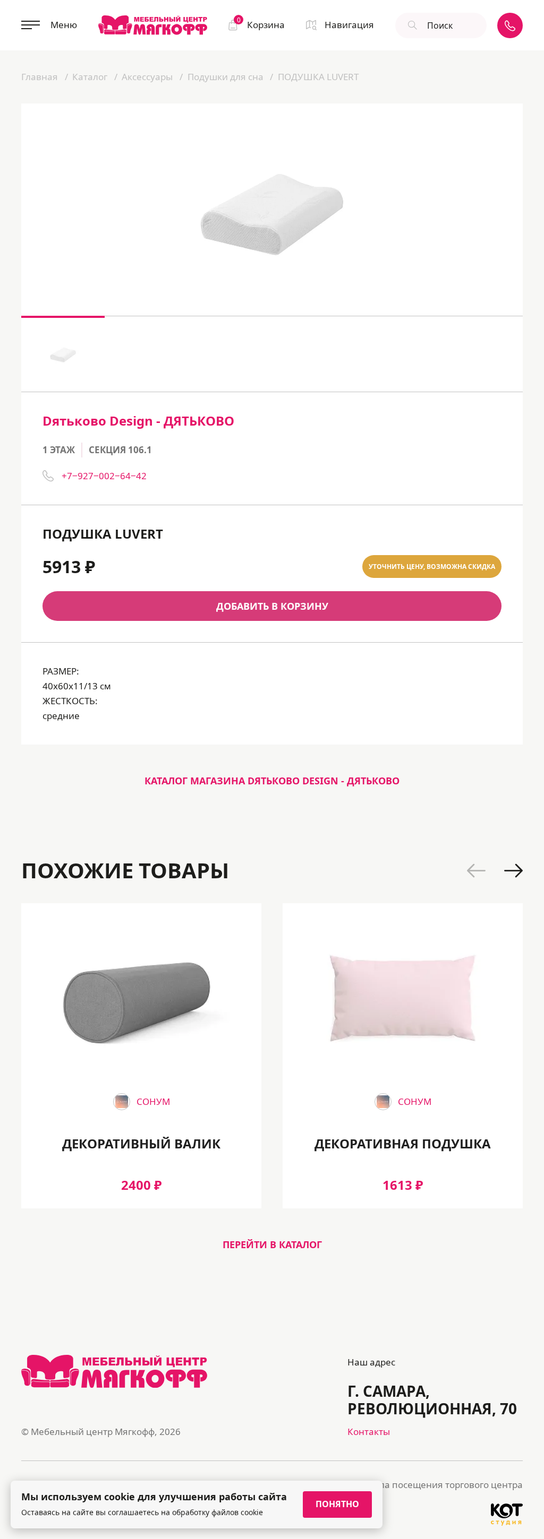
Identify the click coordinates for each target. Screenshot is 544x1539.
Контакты (368, 1431)
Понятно (337, 1504)
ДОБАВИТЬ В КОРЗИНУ (272, 606)
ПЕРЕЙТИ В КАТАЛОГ (272, 1244)
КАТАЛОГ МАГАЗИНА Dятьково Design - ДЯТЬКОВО (272, 780)
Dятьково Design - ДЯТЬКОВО (138, 420)
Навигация (349, 25)
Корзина (261, 24)
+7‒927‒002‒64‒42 (104, 476)
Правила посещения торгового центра (437, 1485)
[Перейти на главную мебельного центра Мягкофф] (152, 24)
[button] (476, 870)
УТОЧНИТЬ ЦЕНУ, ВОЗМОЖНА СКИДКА (432, 566)
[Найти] (411, 25)
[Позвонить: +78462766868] (510, 25)
